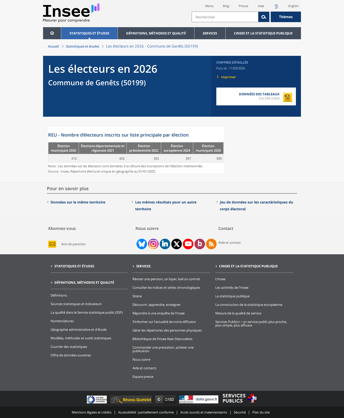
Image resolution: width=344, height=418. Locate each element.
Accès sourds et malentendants (203, 412)
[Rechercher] (263, 17)
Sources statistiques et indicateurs (76, 304)
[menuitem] (52, 33)
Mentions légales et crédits (92, 412)
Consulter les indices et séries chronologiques (166, 287)
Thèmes (286, 16)
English (293, 6)
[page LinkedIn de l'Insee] (165, 244)
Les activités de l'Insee (231, 287)
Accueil (53, 46)
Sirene (137, 296)
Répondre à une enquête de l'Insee (158, 313)
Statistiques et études (89, 33)
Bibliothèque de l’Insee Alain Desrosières (162, 339)
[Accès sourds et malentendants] (276, 8)
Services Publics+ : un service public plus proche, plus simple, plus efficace (251, 323)
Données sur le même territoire (78, 202)
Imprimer (228, 77)
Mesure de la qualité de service (238, 313)
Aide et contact (229, 242)
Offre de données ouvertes (71, 355)
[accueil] (52, 33)
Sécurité (240, 412)
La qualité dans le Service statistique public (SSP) (87, 312)
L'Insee (220, 279)
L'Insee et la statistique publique (263, 33)
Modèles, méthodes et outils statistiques (81, 338)
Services (210, 33)
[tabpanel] (136, 150)
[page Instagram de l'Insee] (153, 244)
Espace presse (142, 376)
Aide (261, 6)
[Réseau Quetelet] (131, 403)
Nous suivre (141, 359)
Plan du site (261, 412)
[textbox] (225, 17)
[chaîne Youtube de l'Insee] (188, 244)
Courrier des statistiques (69, 346)
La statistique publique (232, 296)
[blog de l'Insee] (199, 244)
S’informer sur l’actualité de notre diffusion (164, 321)
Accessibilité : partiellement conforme (146, 412)
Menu (209, 6)
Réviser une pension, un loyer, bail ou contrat (166, 279)
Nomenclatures (62, 321)
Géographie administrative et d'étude (79, 329)
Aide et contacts (144, 368)
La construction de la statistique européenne (248, 304)
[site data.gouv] (199, 403)
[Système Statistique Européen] (97, 403)
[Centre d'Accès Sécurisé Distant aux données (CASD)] (166, 403)
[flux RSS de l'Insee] (211, 244)
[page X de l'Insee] (177, 244)
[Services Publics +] (239, 403)
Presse (243, 6)
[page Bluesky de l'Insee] (141, 244)
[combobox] (246, 17)
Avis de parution (73, 244)
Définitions (59, 295)
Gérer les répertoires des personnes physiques (167, 330)
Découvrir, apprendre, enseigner (156, 304)
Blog (226, 6)
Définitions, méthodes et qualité (156, 33)
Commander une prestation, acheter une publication (163, 349)
